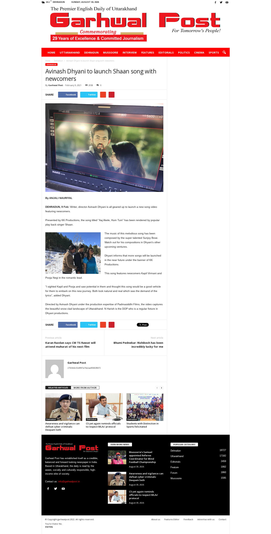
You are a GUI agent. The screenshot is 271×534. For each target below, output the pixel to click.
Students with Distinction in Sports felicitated (142, 425)
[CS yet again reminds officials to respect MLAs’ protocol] (104, 407)
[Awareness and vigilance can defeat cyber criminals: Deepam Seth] (63, 407)
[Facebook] (215, 2)
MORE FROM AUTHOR (85, 387)
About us (155, 519)
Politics (184, 52)
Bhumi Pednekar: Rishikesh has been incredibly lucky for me (138, 344)
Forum (174, 472)
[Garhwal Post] (135, 26)
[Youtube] (227, 2)
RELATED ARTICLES (58, 387)
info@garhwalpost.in (69, 481)
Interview (130, 52)
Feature (175, 467)
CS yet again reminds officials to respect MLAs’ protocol (103, 425)
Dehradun (91, 52)
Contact (222, 519)
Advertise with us (205, 519)
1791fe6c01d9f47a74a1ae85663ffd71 (84, 368)
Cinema (199, 52)
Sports (214, 52)
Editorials (166, 52)
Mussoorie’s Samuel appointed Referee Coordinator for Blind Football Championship (142, 457)
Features (147, 52)
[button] (224, 53)
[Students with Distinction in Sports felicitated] (144, 407)
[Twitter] (221, 2)
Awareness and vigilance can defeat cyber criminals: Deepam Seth (62, 426)
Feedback (188, 519)
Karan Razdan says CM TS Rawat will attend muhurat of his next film (70, 344)
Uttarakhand (70, 52)
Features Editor (171, 519)
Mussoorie (110, 52)
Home (51, 52)
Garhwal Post (55, 85)
